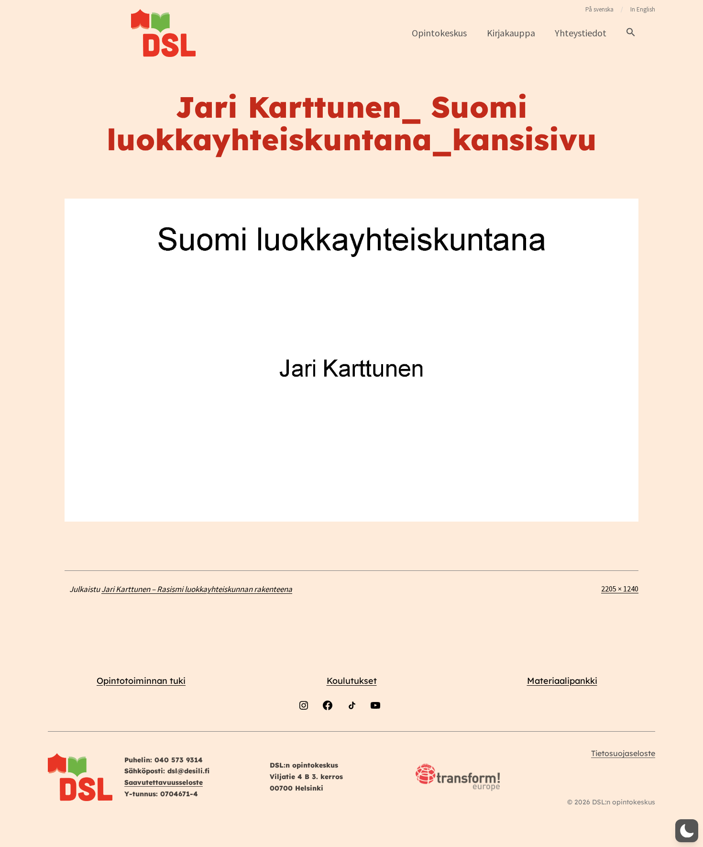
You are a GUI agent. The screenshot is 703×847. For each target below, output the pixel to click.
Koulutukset (352, 680)
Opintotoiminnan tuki (141, 680)
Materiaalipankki (562, 680)
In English (642, 9)
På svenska (599, 9)
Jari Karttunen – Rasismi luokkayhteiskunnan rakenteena (196, 589)
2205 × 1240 (619, 588)
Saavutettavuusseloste (163, 782)
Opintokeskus (439, 33)
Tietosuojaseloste (623, 753)
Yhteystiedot (580, 33)
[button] (631, 33)
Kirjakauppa (511, 33)
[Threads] (399, 731)
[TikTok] (351, 731)
